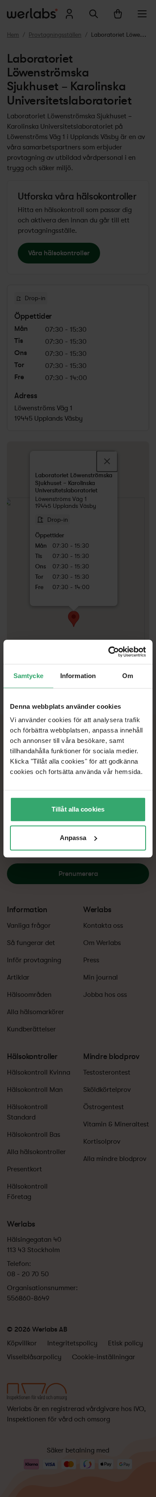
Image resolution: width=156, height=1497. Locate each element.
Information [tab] (78, 675)
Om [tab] (127, 675)
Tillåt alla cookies (78, 809)
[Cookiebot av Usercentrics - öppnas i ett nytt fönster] (110, 651)
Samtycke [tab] (28, 675)
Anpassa (73, 837)
